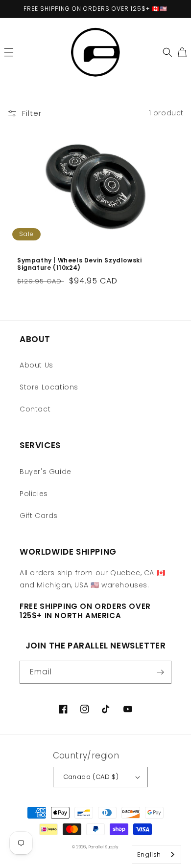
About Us (36, 365)
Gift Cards (39, 515)
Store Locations (49, 387)
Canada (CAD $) (91, 776)
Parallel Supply (104, 847)
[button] (8, 52)
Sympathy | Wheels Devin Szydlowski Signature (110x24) (79, 264)
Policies (34, 493)
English (149, 854)
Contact (35, 409)
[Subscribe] (160, 672)
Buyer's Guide (46, 471)
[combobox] (156, 854)
